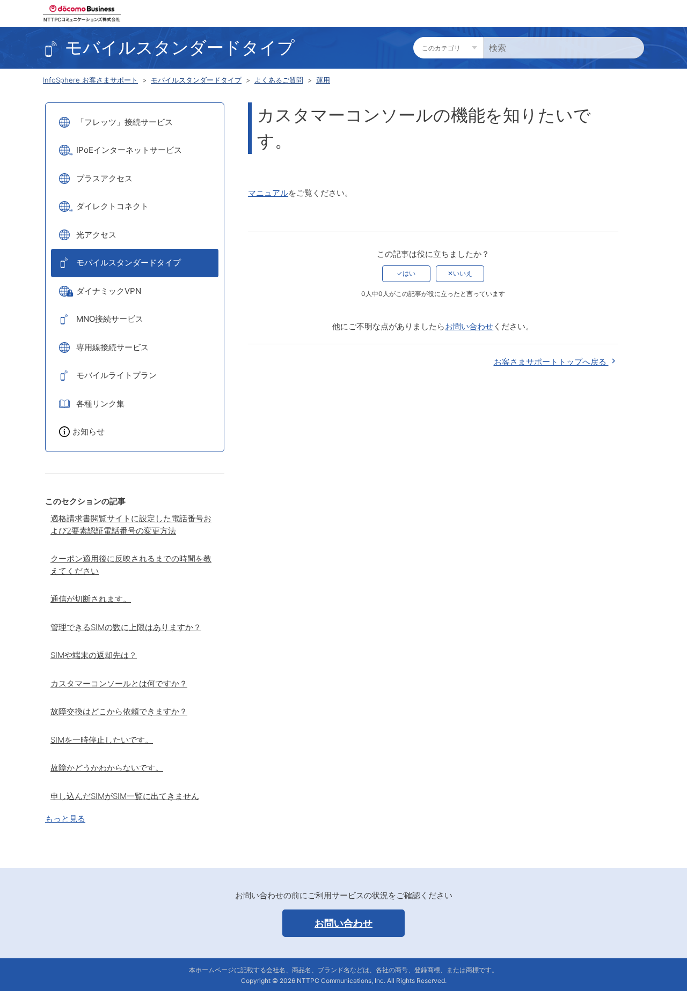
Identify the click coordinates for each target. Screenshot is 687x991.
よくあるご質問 (278, 80)
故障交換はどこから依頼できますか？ (118, 711)
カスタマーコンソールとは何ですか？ (118, 683)
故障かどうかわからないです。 (106, 768)
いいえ (462, 273)
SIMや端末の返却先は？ (93, 655)
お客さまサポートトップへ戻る (551, 362)
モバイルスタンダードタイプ (196, 80)
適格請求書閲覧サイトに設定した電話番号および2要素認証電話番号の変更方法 (130, 524)
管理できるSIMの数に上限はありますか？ (125, 627)
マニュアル (268, 193)
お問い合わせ (469, 326)
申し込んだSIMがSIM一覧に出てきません (124, 796)
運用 (323, 80)
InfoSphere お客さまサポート (90, 80)
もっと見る (65, 818)
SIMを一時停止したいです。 (101, 740)
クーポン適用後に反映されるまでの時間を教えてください (130, 564)
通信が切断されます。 (90, 599)
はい (409, 273)
